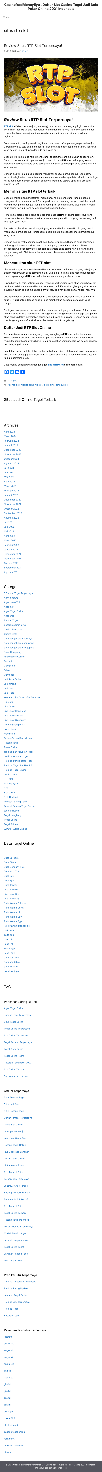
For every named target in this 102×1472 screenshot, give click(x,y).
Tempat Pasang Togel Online (19, 806)
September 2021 (13, 567)
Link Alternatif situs (14, 1165)
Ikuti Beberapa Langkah (16, 1151)
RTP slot (8, 126)
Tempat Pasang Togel (15, 801)
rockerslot (9, 1438)
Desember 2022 (12, 499)
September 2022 (13, 513)
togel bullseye (11, 810)
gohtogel (8, 1411)
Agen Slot (9, 606)
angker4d (9, 1343)
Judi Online (10, 684)
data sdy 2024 (12, 957)
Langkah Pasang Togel (16, 1253)
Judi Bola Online (12, 679)
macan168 (9, 1418)
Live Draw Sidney (13, 715)
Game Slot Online (13, 1124)
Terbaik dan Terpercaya (16, 1179)
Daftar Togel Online (14, 1158)
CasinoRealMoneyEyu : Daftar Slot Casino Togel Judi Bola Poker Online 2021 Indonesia (51, 7)
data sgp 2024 (12, 962)
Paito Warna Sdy (13, 916)
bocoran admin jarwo (15, 625)
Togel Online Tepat (14, 1247)
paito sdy (9, 930)
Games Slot (10, 665)
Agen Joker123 (12, 602)
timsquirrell (62, 384)
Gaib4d (8, 661)
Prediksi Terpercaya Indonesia (20, 1281)
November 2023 (12, 454)
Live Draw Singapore (15, 720)
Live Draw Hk (11, 889)
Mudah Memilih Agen (15, 1233)
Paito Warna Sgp (13, 921)
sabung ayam (11, 783)
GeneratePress (59, 1468)
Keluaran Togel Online (15, 1295)
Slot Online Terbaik (14, 1069)
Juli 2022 (9, 522)
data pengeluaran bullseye (18, 638)
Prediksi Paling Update (16, 1288)
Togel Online (10, 819)
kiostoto (8, 1336)
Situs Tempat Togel (14, 1097)
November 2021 (12, 558)
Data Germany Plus (14, 867)
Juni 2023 (9, 472)
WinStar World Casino (15, 828)
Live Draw (9, 706)
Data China (10, 862)
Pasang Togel (11, 742)
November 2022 (12, 504)
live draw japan (12, 971)
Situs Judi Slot (11, 1104)
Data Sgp (9, 880)
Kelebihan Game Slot (15, 1138)
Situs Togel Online (13, 1022)
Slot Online (10, 792)
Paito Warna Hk (12, 912)
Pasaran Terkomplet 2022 (17, 1062)
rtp (9, 384)
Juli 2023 (9, 468)
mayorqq (8, 1377)
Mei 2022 (9, 531)
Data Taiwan (10, 885)
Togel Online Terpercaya (17, 1028)
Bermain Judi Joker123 (16, 1199)
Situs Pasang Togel (14, 1111)
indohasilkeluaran (13, 1445)
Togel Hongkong (12, 815)
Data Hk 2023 (11, 871)
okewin (8, 1452)
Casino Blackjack (13, 629)
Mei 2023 (9, 477)
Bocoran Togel (11, 1315)
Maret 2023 (10, 486)
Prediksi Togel (11, 1308)
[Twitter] (12, 372)
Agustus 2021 (11, 572)
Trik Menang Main (13, 1260)
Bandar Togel (11, 620)
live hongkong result (14, 724)
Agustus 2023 (11, 463)
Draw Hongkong (12, 652)
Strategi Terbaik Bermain (17, 1192)
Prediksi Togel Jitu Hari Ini (18, 765)
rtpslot (24, 384)
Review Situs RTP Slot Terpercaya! (33, 45)
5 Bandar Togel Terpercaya (18, 593)
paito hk (8, 939)
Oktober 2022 (11, 508)
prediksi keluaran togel (16, 756)
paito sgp (9, 935)
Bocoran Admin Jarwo (15, 1076)
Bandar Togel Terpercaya (17, 1015)
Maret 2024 (10, 436)
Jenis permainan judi (15, 1131)
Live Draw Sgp (11, 898)
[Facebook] (6, 372)
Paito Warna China (14, 907)
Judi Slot (8, 688)
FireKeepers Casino (14, 656)
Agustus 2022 (11, 517)
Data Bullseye (11, 858)
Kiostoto (8, 702)
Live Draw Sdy (11, 894)
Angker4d (9, 616)
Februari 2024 (11, 440)
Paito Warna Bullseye (15, 903)
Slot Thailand (11, 797)
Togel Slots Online (13, 1049)
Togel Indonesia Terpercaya (18, 1226)
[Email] (17, 372)
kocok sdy (9, 953)
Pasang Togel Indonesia (16, 1219)
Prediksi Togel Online (15, 770)
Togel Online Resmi (14, 1056)
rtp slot (16, 384)
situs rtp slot (35, 384)
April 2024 (9, 431)
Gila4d (7, 670)
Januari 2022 (11, 549)
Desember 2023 (12, 450)
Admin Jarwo (11, 597)
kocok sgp (9, 948)
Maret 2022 (10, 540)
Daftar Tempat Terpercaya (18, 1117)
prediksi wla (10, 774)
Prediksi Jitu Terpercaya (17, 1302)
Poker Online (11, 747)
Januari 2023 (11, 495)
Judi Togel (9, 693)
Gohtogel (9, 674)
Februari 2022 (11, 545)
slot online (49, 384)
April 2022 (9, 536)
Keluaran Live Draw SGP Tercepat (22, 697)
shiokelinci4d (11, 1425)
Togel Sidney (11, 824)
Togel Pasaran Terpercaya (18, 1042)
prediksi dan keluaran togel (18, 751)
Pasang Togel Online (15, 1145)
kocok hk (8, 944)
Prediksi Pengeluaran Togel (18, 761)
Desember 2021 (12, 554)
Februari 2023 (11, 490)
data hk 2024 (11, 966)
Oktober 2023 (11, 459)
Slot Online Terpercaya (16, 1035)
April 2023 (9, 481)
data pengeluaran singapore (19, 647)
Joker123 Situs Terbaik (16, 1185)
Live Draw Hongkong (15, 711)
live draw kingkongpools (17, 925)
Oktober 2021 (11, 563)
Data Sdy (9, 876)
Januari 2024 (11, 445)
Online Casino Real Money (18, 738)
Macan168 (9, 733)
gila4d (7, 1384)
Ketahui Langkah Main (16, 1240)
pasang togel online (14, 1432)
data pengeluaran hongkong (19, 643)
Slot (6, 788)
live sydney (10, 729)
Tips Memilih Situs (13, 1172)
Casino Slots (10, 634)
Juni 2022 (9, 527)
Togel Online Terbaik (15, 1213)
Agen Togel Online (14, 611)
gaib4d (8, 1370)
